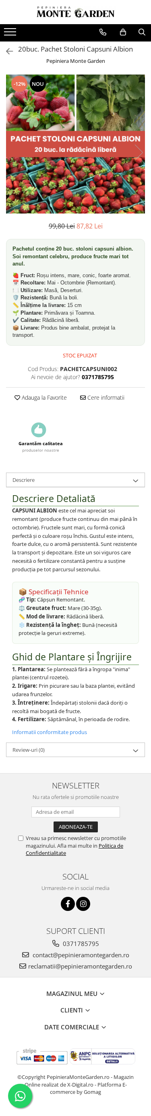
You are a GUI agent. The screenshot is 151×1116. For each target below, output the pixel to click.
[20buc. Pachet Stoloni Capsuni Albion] (75, 144)
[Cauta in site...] (142, 32)
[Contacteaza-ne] (103, 32)
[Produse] (11, 34)
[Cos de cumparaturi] (123, 32)
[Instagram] (83, 904)
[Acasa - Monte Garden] (75, 12)
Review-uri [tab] (28, 749)
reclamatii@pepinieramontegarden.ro (80, 966)
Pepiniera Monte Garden (75, 60)
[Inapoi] (6, 51)
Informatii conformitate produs (49, 732)
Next (138, 152)
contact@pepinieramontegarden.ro (80, 955)
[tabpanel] (75, 144)
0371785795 (80, 944)
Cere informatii (105, 397)
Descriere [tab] (23, 479)
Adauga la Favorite (43, 397)
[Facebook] (68, 904)
